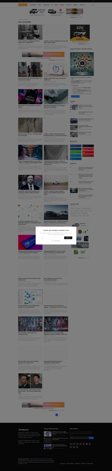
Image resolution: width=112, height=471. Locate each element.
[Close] (74, 228)
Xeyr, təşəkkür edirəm (56, 240)
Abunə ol (68, 237)
